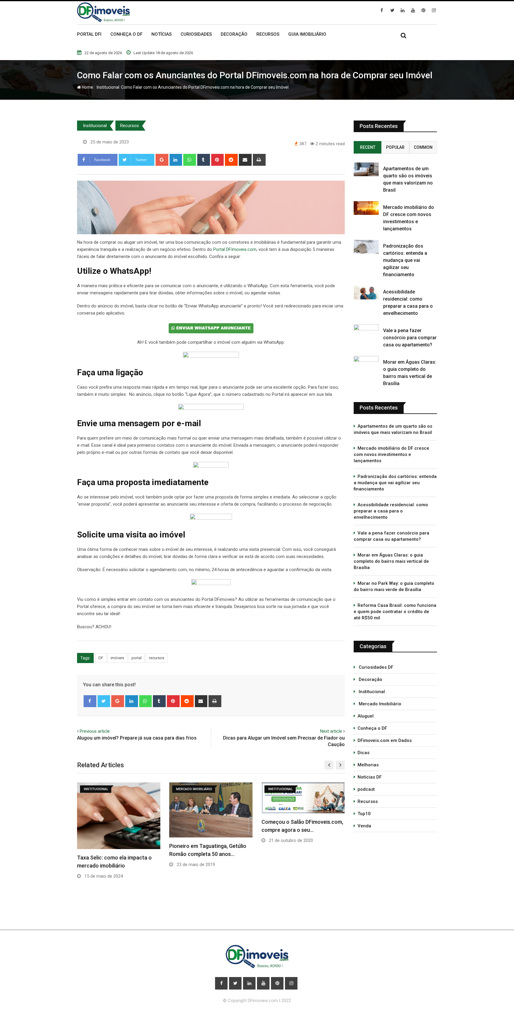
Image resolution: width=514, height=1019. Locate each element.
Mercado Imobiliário (379, 704)
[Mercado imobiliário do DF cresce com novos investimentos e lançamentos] (366, 208)
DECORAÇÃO (234, 34)
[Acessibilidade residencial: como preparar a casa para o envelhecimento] (366, 292)
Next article (331, 731)
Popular (395, 147)
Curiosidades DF (375, 667)
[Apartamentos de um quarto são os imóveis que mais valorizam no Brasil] (366, 169)
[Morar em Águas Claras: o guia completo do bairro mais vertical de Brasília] (366, 363)
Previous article (95, 731)
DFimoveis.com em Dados (385, 740)
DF (100, 658)
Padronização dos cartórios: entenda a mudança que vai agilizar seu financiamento (405, 260)
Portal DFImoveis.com (234, 249)
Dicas (363, 752)
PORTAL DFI (89, 34)
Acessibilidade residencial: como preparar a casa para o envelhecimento (391, 511)
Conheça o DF (372, 728)
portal (136, 658)
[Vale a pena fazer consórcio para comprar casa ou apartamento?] (366, 331)
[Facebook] (90, 701)
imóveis (117, 658)
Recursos (129, 125)
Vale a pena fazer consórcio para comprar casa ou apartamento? (410, 338)
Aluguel (366, 716)
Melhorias (368, 765)
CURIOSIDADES (196, 34)
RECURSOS (267, 34)
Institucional (107, 87)
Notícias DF (370, 777)
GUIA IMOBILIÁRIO (307, 34)
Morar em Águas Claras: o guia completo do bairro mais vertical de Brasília (391, 561)
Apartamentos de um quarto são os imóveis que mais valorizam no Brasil (393, 429)
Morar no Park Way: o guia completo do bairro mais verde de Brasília (394, 586)
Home (87, 87)
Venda (364, 826)
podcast (366, 789)
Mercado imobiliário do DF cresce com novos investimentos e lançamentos (391, 454)
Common (423, 147)
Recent (367, 147)
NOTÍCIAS (161, 34)
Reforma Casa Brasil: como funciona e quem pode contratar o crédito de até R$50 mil (395, 612)
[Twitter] (104, 701)
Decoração (370, 679)
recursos (156, 658)
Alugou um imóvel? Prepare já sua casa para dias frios (137, 738)
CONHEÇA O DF (126, 34)
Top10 (364, 813)
